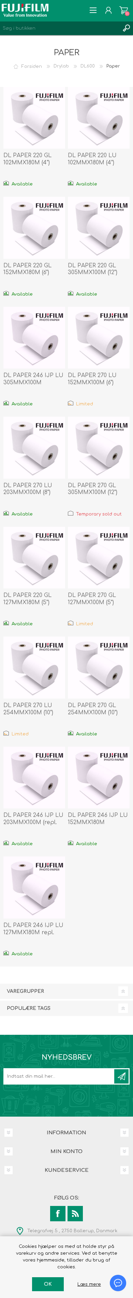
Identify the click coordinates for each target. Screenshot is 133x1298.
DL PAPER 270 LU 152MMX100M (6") (92, 379)
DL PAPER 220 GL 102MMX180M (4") (27, 159)
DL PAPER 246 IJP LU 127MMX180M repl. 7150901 (33, 932)
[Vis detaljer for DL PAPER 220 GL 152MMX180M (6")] (34, 228)
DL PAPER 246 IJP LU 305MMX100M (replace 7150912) (33, 382)
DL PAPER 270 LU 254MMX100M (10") (28, 709)
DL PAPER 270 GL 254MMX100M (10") (93, 709)
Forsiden (31, 66)
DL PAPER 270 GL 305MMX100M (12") (92, 489)
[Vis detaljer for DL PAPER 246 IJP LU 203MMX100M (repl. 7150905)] (34, 778)
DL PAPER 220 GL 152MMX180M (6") (27, 269)
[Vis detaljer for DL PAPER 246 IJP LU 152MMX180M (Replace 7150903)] (99, 778)
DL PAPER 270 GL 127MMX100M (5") (92, 599)
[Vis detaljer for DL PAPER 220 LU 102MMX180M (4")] (99, 118)
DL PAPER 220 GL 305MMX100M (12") (92, 269)
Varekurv (123, 10)
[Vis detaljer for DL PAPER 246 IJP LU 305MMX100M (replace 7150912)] (34, 338)
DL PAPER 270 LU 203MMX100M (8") (27, 489)
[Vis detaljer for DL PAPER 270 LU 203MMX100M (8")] (34, 448)
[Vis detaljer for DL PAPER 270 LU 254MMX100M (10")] (34, 668)
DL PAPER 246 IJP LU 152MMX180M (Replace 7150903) (98, 822)
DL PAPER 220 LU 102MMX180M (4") (92, 159)
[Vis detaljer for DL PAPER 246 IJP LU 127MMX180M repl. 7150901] (34, 887)
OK (48, 1284)
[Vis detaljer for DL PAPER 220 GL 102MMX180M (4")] (34, 118)
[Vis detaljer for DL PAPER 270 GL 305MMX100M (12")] (99, 448)
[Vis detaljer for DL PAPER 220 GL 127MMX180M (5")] (34, 558)
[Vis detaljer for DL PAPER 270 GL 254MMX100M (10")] (99, 668)
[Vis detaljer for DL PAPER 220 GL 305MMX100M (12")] (99, 228)
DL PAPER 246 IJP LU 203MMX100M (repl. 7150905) (33, 822)
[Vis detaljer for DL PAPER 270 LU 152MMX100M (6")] (99, 338)
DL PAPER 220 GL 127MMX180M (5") (27, 599)
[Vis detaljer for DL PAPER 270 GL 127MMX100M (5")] (99, 558)
